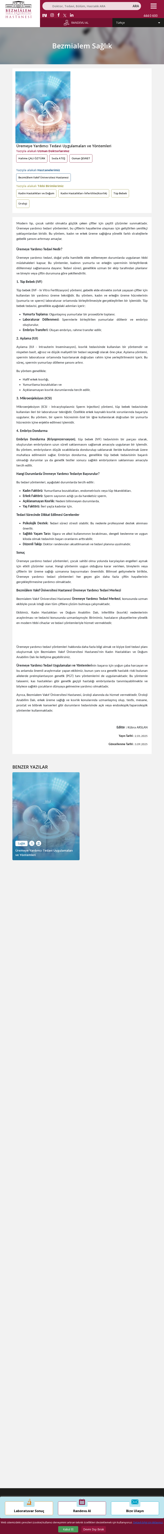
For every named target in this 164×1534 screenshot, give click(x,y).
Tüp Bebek (120, 193)
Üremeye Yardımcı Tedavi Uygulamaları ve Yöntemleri (44, 852)
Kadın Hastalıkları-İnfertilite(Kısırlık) (84, 193)
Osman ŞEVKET (81, 158)
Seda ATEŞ (58, 158)
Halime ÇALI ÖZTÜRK (31, 158)
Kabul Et (68, 1529)
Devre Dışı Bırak (93, 1529)
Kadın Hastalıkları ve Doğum (36, 193)
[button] (154, 6)
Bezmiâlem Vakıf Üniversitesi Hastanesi (43, 177)
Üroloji (22, 203)
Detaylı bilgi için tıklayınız (148, 1522)
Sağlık (21, 843)
